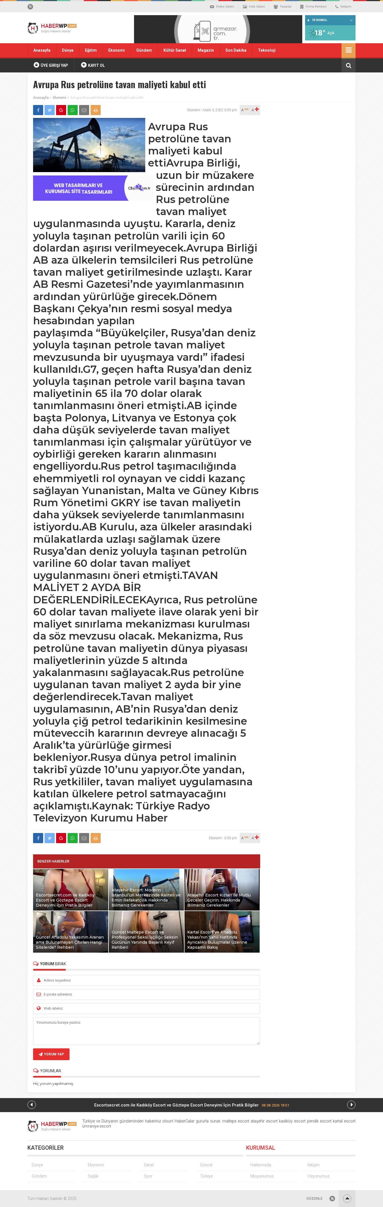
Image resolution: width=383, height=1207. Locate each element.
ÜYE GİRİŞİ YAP (54, 65)
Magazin (206, 50)
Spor (148, 1176)
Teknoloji (267, 50)
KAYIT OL (96, 65)
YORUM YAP (54, 1054)
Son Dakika (235, 50)
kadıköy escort (292, 1121)
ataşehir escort (264, 1121)
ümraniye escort (96, 1126)
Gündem (144, 50)
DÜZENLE (314, 1198)
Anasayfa (41, 50)
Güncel (206, 1165)
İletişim (345, 6)
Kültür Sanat (174, 50)
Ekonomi (116, 50)
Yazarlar (286, 6)
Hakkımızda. (261, 1165)
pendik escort (319, 1121)
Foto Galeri (257, 6)
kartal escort (344, 1121)
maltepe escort (235, 1121)
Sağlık (93, 1176)
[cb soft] (93, 199)
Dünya (67, 50)
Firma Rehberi (316, 6)
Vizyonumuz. (318, 1176)
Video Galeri (225, 6)
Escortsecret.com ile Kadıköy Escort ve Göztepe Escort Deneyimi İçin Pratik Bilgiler (191, 1105)
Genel (149, 1165)
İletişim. (313, 1165)
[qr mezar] (218, 31)
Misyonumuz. (262, 1176)
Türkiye (206, 1176)
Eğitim (91, 50)
